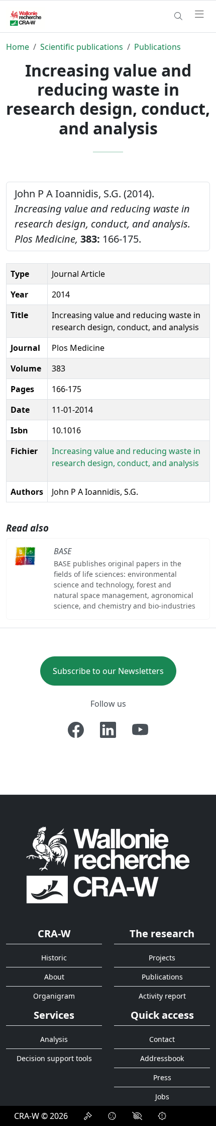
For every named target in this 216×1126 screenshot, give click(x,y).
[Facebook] (76, 730)
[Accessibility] (137, 1116)
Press (162, 1077)
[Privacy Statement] (88, 1116)
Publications (157, 46)
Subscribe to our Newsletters (108, 671)
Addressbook (162, 1058)
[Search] (178, 16)
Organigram (54, 996)
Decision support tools (54, 1058)
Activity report (162, 996)
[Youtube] (140, 730)
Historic (54, 957)
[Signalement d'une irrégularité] (162, 1116)
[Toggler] (199, 15)
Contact (162, 1039)
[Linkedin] (108, 730)
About (54, 977)
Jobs (162, 1096)
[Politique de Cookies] (112, 1116)
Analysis (54, 1039)
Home (17, 46)
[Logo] (108, 864)
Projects (162, 957)
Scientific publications (81, 46)
